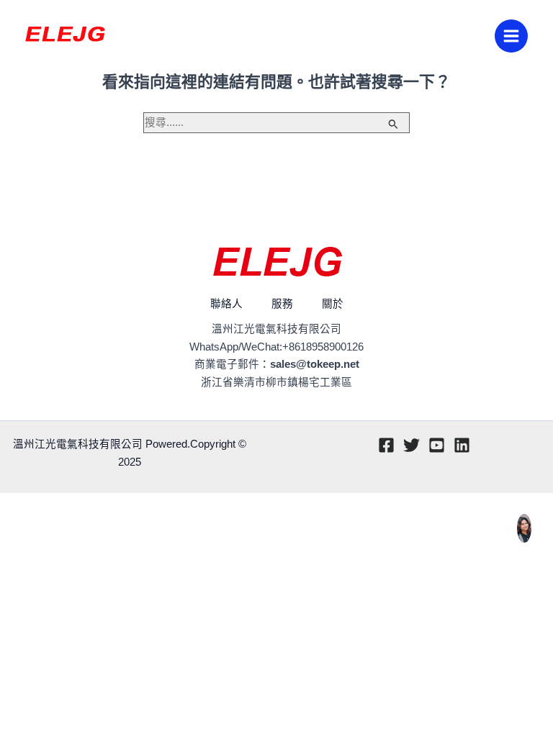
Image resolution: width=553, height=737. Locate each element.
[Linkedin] (462, 445)
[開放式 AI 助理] (524, 528)
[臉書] (386, 445)
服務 (282, 303)
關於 (332, 303)
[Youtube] (436, 445)
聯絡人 (226, 303)
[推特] (411, 445)
